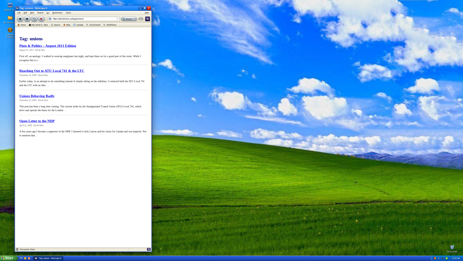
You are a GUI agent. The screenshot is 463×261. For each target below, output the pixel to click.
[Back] (20, 19)
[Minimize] (141, 8)
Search (57, 25)
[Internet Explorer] (25, 258)
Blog (68, 25)
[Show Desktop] (21, 258)
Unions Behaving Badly (37, 96)
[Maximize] (145, 8)
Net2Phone (111, 25)
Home (23, 25)
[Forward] (27, 19)
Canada (79, 25)
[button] (140, 19)
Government (94, 25)
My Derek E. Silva (40, 25)
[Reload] (34, 19)
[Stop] (41, 19)
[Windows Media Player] (29, 258)
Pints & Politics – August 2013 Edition (47, 46)
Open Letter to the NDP (37, 121)
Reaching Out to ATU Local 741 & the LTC (51, 71)
